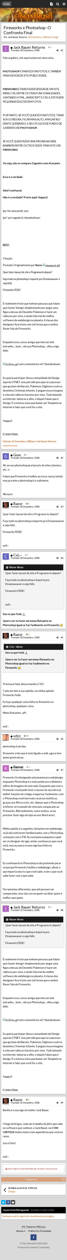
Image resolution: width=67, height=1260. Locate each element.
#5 (62, 637)
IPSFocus (40, 1226)
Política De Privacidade (39, 1231)
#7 (62, 770)
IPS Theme (27, 1226)
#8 (62, 910)
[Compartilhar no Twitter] (3, 1202)
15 (27, 736)
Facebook (33, 1237)
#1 (62, 50)
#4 (62, 558)
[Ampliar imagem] (61, 625)
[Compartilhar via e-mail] (13, 1202)
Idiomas (20, 1231)
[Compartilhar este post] (57, 50)
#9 (62, 1102)
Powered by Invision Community (33, 1247)
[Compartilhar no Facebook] (8, 1202)
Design (54, 37)
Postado (25, 50)
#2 (62, 457)
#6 (62, 739)
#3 (62, 506)
